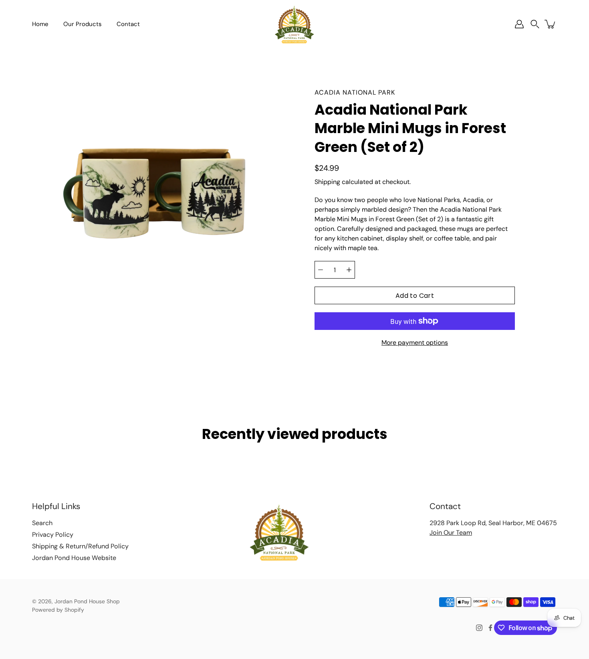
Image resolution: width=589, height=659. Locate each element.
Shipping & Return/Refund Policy (80, 546)
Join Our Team (451, 532)
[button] (535, 24)
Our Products (82, 24)
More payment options (414, 342)
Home (40, 24)
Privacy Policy (52, 534)
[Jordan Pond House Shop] (294, 24)
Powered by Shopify (58, 609)
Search (42, 523)
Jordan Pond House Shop (87, 601)
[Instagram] (479, 628)
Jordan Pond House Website (74, 558)
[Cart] (550, 24)
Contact (128, 24)
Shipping (327, 182)
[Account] (519, 24)
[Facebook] (490, 628)
